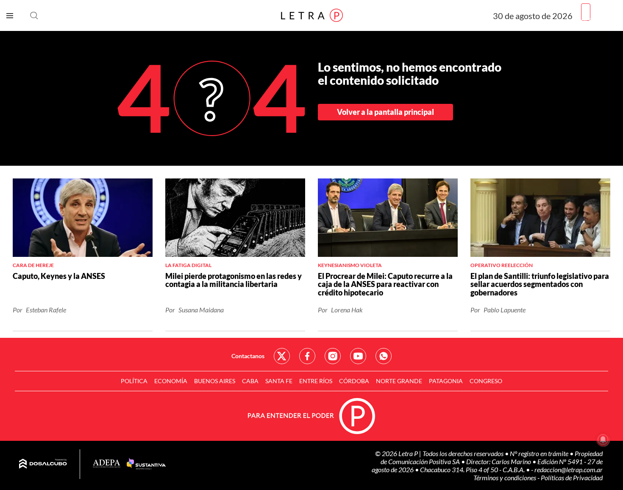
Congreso (486, 380)
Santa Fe (278, 380)
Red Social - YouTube (358, 356)
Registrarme (599, 19)
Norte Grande (399, 380)
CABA (250, 380)
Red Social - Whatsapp (383, 356)
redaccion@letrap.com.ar (568, 469)
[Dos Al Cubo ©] (43, 464)
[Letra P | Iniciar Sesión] (585, 12)
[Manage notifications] (603, 439)
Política (134, 380)
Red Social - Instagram (332, 356)
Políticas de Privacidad (572, 477)
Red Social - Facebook (307, 356)
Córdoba (354, 380)
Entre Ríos (315, 380)
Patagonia (446, 380)
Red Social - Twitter (281, 356)
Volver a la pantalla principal (385, 112)
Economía (170, 380)
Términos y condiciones (505, 477)
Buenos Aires (214, 380)
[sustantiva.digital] (146, 464)
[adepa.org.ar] (106, 464)
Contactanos (247, 355)
